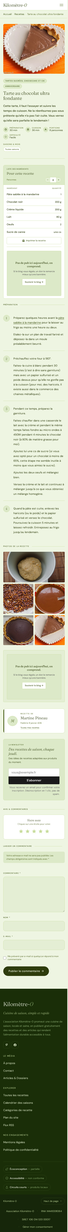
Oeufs (10, 224)
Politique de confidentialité (20, 1150)
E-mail (8, 936)
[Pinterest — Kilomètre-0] (6, 1045)
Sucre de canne (16, 232)
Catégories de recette (17, 1110)
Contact (8, 1071)
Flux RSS (8, 1125)
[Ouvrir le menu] (61, 5)
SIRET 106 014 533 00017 (36, 1219)
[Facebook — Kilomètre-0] (15, 1045)
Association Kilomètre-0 (20, 1211)
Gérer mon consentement (38, 1226)
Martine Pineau (34, 717)
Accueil (7, 14)
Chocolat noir (15, 201)
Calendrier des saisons (18, 1103)
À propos (9, 1063)
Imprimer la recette (36, 240)
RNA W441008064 (51, 1211)
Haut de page (51, 1201)
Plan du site (10, 1117)
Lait (9, 216)
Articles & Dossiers (15, 1078)
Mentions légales (14, 1142)
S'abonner (34, 780)
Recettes (19, 14)
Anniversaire (12, 86)
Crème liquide (15, 209)
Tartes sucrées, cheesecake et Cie (25, 81)
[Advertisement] (34, 273)
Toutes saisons (12, 149)
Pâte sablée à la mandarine (23, 194)
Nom (6, 917)
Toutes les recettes (15, 1095)
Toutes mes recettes (29, 727)
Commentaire (12, 873)
